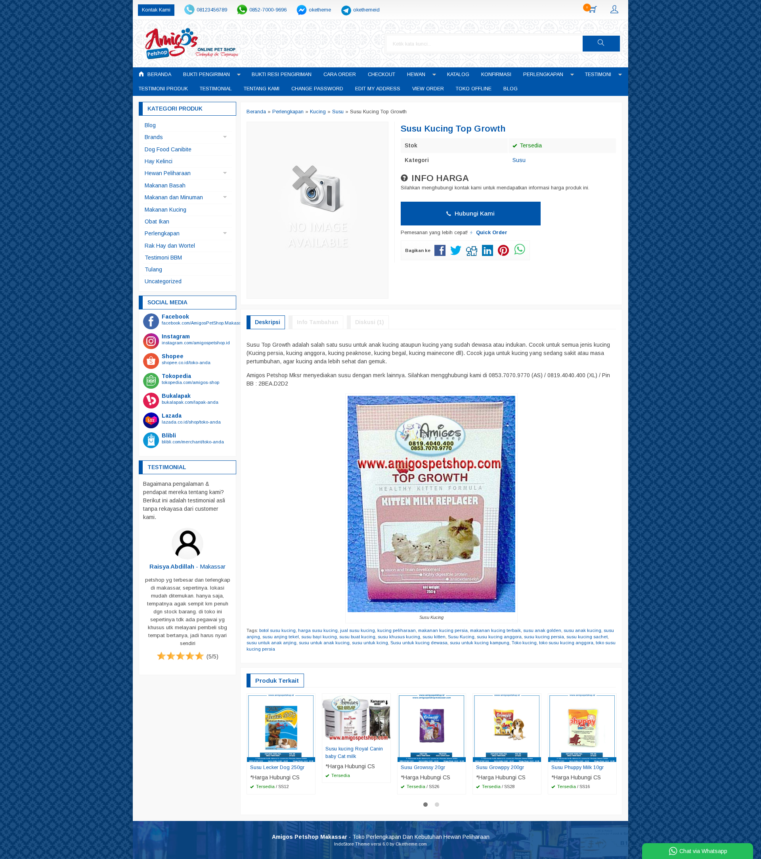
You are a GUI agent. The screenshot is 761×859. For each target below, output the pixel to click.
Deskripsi (267, 322)
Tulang (153, 269)
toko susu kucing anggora (566, 642)
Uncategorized (163, 281)
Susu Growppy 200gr (500, 767)
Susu (519, 160)
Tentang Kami (261, 89)
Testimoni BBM (163, 257)
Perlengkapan (543, 74)
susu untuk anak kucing (324, 642)
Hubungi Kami (474, 213)
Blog (510, 89)
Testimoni (598, 74)
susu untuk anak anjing (271, 642)
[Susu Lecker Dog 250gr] (281, 727)
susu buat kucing (357, 636)
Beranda (158, 74)
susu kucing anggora (499, 636)
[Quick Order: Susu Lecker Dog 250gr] (310, 756)
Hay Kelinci (158, 161)
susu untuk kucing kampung (479, 642)
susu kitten (434, 636)
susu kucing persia (544, 636)
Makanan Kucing (165, 209)
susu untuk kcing (370, 642)
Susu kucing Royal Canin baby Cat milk (354, 752)
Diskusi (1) (369, 322)
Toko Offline (473, 89)
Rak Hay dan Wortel (170, 245)
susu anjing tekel (280, 636)
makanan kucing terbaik (495, 630)
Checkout (381, 74)
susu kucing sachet (587, 636)
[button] (601, 44)
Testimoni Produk (163, 89)
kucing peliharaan (396, 630)
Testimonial (216, 89)
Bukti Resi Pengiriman (282, 74)
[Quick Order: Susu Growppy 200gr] (536, 756)
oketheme (320, 10)
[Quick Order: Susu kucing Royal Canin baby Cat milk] (386, 737)
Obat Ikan (157, 221)
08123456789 (212, 10)
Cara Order (339, 74)
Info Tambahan (317, 322)
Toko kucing (524, 642)
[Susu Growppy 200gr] (507, 727)
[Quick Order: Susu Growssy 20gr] (461, 756)
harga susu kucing (318, 630)
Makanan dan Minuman (174, 197)
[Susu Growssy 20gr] (432, 727)
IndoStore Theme (352, 844)
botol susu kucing (277, 630)
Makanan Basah (165, 185)
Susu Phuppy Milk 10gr (577, 767)
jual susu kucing (357, 630)
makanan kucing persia (443, 630)
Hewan (416, 74)
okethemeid (366, 10)
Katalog (458, 74)
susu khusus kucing (399, 636)
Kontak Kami (156, 10)
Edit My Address (377, 89)
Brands (154, 137)
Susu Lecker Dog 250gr (277, 767)
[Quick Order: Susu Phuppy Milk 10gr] (612, 756)
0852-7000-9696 (268, 10)
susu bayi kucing (319, 636)
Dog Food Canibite (168, 149)
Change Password (317, 89)
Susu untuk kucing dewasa (418, 642)
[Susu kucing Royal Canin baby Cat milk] (356, 718)
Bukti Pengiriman (206, 74)
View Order (428, 89)
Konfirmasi (496, 74)
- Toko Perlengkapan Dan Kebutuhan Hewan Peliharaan (380, 837)
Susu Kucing (461, 636)
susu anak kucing (582, 630)
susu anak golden (542, 630)
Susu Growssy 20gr (423, 767)
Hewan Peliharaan (168, 173)
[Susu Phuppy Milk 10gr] (582, 727)
